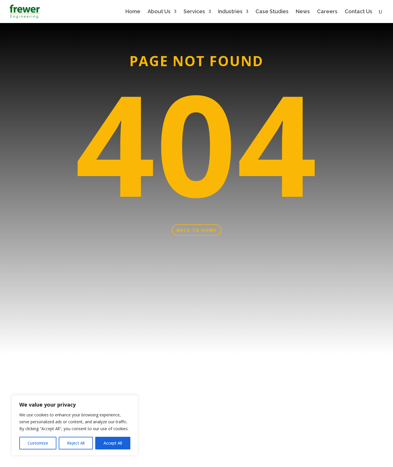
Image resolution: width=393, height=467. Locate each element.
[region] (75, 425)
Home (132, 11)
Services (194, 11)
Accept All (113, 443)
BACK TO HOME (197, 230)
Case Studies (272, 11)
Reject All (76, 443)
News (303, 11)
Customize (38, 443)
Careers (327, 11)
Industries (230, 11)
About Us (159, 11)
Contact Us (358, 11)
